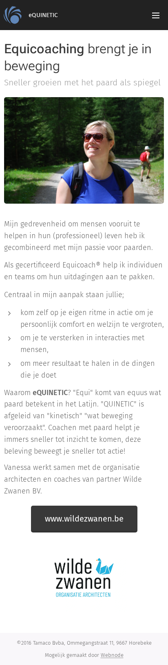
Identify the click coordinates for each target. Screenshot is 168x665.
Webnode (112, 655)
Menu (156, 15)
